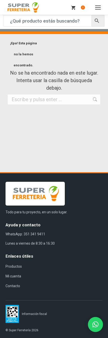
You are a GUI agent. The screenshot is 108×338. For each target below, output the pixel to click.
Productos (14, 266)
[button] (95, 324)
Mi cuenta (13, 276)
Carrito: (83, 7)
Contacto (13, 286)
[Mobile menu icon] (98, 8)
